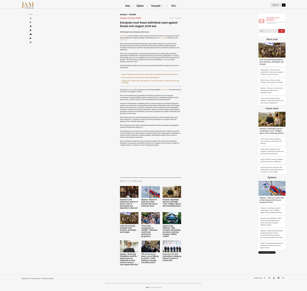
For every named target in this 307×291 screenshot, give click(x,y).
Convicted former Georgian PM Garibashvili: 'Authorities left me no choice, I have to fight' (271, 169)
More (173, 5)
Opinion (140, 5)
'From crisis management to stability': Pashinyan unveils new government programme (149, 231)
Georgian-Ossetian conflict (130, 18)
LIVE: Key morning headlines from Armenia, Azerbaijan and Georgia (128, 229)
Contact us (35, 278)
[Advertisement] (150, 161)
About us (25, 278)
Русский (132, 14)
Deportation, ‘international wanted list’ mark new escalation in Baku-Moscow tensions (271, 72)
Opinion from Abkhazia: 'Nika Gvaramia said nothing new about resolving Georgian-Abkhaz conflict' (171, 231)
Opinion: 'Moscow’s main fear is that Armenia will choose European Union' (149, 203)
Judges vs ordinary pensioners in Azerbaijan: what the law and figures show (271, 245)
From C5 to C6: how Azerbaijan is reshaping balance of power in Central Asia (172, 257)
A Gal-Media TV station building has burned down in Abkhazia (271, 160)
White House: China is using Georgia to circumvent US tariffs (271, 81)
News (127, 5)
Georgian (163, 38)
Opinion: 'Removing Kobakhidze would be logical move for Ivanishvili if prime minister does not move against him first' (129, 259)
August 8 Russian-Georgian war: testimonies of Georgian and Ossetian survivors (150, 74)
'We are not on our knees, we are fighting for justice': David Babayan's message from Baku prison (150, 258)
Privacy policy (48, 278)
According (123, 36)
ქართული (124, 14)
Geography (155, 5)
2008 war (123, 40)
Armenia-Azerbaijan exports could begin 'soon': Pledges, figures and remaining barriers (172, 203)
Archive (172, 18)
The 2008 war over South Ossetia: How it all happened (140, 77)
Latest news (271, 108)
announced (165, 90)
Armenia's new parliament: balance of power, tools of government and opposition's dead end (129, 204)
